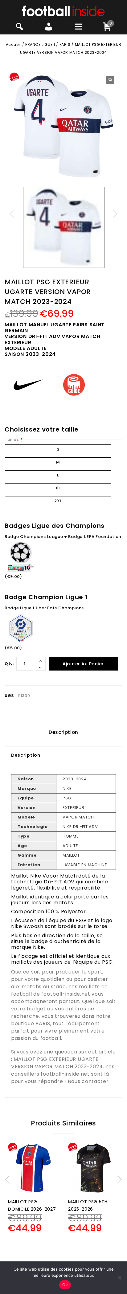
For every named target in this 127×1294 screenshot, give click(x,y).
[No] (119, 1278)
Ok (65, 1284)
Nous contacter (88, 1081)
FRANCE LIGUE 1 (40, 44)
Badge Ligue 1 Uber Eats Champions (44, 608)
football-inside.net (65, 993)
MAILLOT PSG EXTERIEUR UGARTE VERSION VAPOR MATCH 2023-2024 (57, 1063)
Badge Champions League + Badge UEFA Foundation (63, 536)
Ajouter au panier (83, 664)
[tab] (63, 732)
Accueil (13, 44)
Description (63, 732)
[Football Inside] (63, 11)
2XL (58, 501)
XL (57, 488)
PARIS (65, 44)
